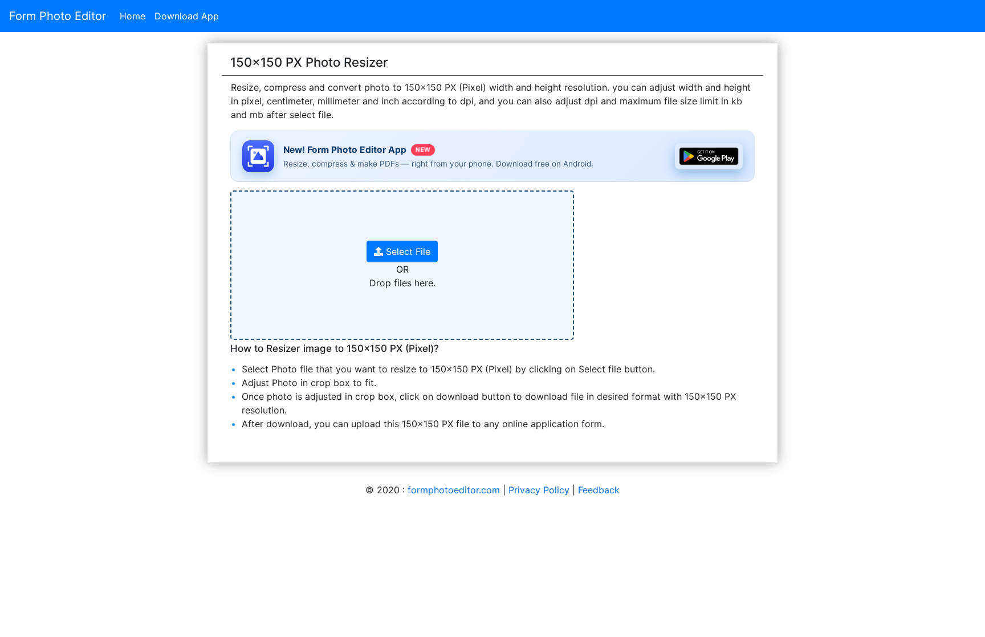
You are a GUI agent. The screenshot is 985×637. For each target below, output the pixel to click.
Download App (186, 16)
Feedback (599, 490)
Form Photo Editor (57, 16)
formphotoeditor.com (454, 490)
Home (132, 16)
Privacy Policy (538, 490)
